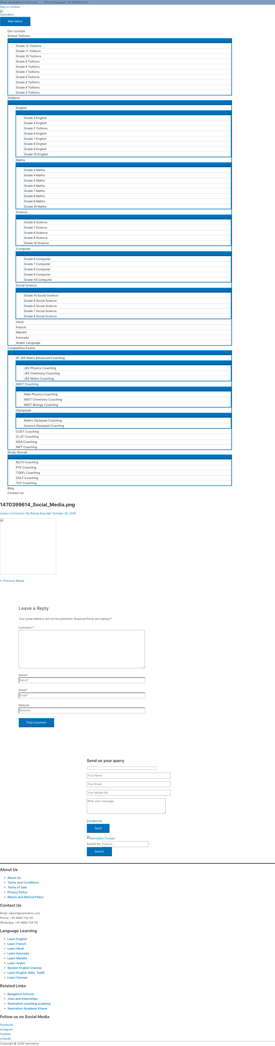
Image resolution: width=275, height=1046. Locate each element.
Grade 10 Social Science (41, 295)
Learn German (17, 977)
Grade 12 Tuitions (28, 46)
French (21, 327)
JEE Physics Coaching (40, 368)
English (21, 108)
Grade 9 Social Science (40, 300)
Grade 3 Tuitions (28, 92)
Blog (10, 488)
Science (21, 212)
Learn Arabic (16, 963)
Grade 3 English (35, 118)
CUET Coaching (27, 431)
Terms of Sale (17, 887)
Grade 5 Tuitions (28, 82)
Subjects (13, 98)
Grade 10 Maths (35, 206)
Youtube (5, 1034)
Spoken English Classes (24, 968)
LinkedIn (5, 1038)
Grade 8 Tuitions (28, 67)
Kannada (22, 337)
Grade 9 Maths (34, 201)
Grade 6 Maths (34, 186)
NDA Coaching (26, 442)
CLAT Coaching (27, 436)
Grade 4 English (35, 123)
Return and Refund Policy (25, 897)
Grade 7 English (35, 139)
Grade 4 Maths (34, 175)
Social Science (26, 285)
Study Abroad (17, 452)
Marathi (21, 332)
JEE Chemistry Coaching (42, 373)
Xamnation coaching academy (29, 1003)
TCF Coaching (26, 483)
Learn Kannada (18, 953)
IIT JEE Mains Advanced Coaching (40, 358)
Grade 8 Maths (34, 196)
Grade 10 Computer (38, 280)
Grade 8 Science (35, 238)
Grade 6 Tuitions (28, 77)
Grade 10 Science (36, 243)
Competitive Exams (21, 348)
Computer (23, 249)
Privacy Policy (17, 892)
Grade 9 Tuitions (28, 61)
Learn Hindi (15, 948)
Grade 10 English (36, 154)
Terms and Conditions (23, 882)
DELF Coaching (27, 478)
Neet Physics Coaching (40, 394)
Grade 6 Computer (37, 259)
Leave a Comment (12, 513)
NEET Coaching (27, 384)
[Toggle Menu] (119, 40)
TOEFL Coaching (28, 473)
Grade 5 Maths (34, 180)
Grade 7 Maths (34, 191)
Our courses (16, 31)
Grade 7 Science (35, 227)
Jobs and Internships (22, 999)
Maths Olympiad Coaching (43, 420)
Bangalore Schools (20, 994)
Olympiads (23, 410)
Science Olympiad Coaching (44, 426)
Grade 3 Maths (34, 170)
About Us (14, 878)
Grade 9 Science (35, 233)
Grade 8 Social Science (40, 306)
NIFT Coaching (26, 447)
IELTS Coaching (27, 462)
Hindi (20, 322)
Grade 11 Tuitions (28, 51)
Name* (23, 675)
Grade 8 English (35, 144)
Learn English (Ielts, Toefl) (26, 972)
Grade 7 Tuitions (27, 72)
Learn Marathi (17, 958)
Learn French (16, 944)
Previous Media (12, 581)
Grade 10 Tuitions (28, 56)
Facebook (6, 1025)
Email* (23, 690)
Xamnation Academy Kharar (27, 1008)
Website (24, 705)
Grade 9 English (35, 149)
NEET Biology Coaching (41, 405)
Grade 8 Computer (37, 269)
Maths (20, 160)
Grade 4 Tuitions (28, 87)
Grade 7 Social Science (40, 311)
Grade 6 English (35, 133)
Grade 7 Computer (37, 264)
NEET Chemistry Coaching (43, 399)
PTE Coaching (26, 467)
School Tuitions (18, 36)
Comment (26, 627)
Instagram (6, 1029)
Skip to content (10, 7)
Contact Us (15, 493)
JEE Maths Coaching (39, 378)
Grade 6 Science (35, 222)
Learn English (17, 939)
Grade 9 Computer (37, 274)
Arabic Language (28, 343)
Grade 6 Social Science (40, 316)
